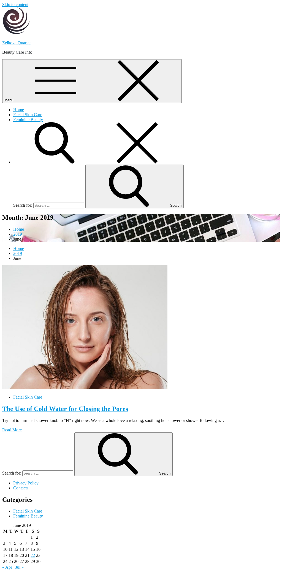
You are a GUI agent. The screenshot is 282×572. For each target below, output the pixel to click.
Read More (12, 429)
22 (33, 555)
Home (18, 109)
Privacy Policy (26, 483)
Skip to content (15, 4)
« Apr (7, 567)
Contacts (20, 488)
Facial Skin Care (27, 114)
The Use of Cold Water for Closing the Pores (65, 408)
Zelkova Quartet (16, 42)
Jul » (19, 567)
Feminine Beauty (28, 119)
